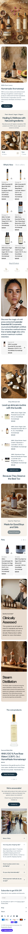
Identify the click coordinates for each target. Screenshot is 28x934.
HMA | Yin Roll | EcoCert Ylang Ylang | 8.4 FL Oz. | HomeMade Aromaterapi (7, 221)
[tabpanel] (14, 214)
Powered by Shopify (6, 927)
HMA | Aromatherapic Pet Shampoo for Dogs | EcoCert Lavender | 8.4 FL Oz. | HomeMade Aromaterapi (7, 565)
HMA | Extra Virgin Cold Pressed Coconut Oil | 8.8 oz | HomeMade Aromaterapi (18, 416)
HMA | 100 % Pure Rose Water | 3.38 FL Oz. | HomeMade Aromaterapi (13, 756)
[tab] (8, 165)
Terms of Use (20, 901)
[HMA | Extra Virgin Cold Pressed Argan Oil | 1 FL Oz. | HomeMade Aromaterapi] (7, 238)
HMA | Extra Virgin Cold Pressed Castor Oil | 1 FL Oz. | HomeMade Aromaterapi (20, 252)
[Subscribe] (25, 897)
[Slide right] (25, 540)
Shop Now (7, 106)
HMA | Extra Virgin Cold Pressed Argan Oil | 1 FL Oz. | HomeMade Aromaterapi (7, 252)
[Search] (18, 2)
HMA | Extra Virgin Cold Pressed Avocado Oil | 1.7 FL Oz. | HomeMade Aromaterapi (19, 430)
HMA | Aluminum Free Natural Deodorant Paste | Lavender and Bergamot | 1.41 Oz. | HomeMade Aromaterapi (19, 459)
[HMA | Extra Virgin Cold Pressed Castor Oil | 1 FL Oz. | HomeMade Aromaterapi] (20, 238)
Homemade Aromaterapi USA (14, 925)
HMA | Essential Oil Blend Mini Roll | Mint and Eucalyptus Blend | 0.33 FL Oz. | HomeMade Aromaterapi (7, 190)
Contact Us (14, 804)
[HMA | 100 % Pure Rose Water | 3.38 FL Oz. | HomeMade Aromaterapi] (14, 730)
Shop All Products (14, 263)
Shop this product (9, 774)
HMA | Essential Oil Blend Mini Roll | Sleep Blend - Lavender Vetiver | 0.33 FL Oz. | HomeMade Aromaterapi (20, 190)
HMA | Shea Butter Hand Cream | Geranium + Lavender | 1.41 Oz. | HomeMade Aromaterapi (18, 444)
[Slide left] (21, 540)
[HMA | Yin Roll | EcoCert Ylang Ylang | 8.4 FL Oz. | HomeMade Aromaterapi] (7, 207)
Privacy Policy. (4, 903)
